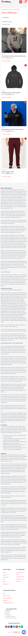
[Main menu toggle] (20, 1)
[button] (6, 61)
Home (3, 9)
